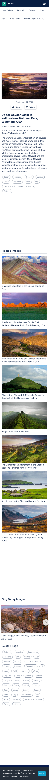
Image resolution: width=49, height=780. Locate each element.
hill (42, 666)
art (37, 695)
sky (36, 181)
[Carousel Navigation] (24, 624)
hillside (7, 661)
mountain (17, 181)
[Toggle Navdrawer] (44, 4)
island (26, 685)
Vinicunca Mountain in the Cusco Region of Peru (23, 287)
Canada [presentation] (32, 10)
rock (6, 690)
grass (17, 661)
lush (37, 657)
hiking (16, 704)
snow (6, 699)
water (20, 186)
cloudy (26, 690)
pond (36, 685)
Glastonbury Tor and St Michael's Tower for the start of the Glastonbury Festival (23, 396)
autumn (25, 671)
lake (28, 181)
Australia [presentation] (21, 10)
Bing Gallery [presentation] (8, 10)
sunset (29, 177)
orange (16, 699)
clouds (36, 690)
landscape (8, 186)
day (14, 695)
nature (31, 186)
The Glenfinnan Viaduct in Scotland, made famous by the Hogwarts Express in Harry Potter (22, 537)
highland (17, 177)
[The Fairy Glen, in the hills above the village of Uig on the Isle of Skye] (45, 86)
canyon (7, 680)
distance (38, 699)
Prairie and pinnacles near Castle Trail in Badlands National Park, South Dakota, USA (23, 324)
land (18, 676)
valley (17, 680)
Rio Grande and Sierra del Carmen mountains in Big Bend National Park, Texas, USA (24, 360)
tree (27, 680)
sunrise (40, 177)
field (15, 671)
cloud (6, 181)
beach (6, 177)
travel (6, 704)
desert (27, 699)
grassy (7, 666)
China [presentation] (42, 10)
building (36, 680)
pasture (17, 666)
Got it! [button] (41, 773)
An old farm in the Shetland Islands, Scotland (24, 501)
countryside (26, 695)
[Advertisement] (24, 46)
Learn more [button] (23, 776)
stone (15, 690)
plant (6, 695)
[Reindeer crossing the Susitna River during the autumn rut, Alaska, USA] (4, 86)
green (36, 661)
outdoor (7, 191)
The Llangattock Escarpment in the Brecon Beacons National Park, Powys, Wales (23, 466)
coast (16, 685)
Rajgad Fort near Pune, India (15, 431)
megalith (7, 676)
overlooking (31, 666)
